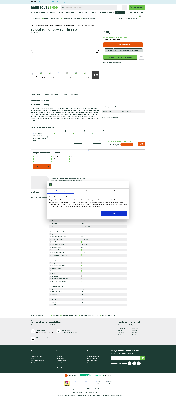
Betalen (33, 358)
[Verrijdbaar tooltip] (50, 263)
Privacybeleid (92, 389)
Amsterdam (121, 328)
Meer (110, 12)
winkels (37, 18)
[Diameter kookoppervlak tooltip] (50, 252)
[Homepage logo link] (44, 7)
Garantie (33, 363)
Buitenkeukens (60, 363)
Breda (120, 330)
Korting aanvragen (122, 45)
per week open (51, 18)
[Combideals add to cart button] (141, 144)
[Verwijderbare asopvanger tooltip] (50, 255)
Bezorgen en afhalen (37, 356)
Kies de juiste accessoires (112, 62)
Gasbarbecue (89, 12)
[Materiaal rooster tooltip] (50, 247)
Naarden (134, 332)
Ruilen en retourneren (37, 360)
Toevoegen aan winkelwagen (121, 57)
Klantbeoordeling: (89, 18)
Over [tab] (115, 191)
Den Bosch (121, 332)
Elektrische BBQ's (61, 360)
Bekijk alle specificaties (109, 117)
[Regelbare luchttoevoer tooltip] (50, 281)
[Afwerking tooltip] (50, 294)
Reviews (64, 95)
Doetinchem (121, 335)
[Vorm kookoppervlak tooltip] (50, 245)
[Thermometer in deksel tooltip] (50, 266)
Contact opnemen (36, 354)
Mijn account (138, 12)
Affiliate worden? (92, 358)
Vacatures (90, 363)
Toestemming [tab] (60, 191)
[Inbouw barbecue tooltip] (50, 250)
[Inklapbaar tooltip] (50, 276)
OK (114, 213)
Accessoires (101, 12)
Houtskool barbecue (73, 12)
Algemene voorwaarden (79, 389)
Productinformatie (37, 95)
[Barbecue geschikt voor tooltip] (50, 237)
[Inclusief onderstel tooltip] (50, 268)
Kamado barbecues (56, 12)
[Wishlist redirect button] (124, 7)
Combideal (49, 95)
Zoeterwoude (136, 337)
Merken (43, 12)
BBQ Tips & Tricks (92, 360)
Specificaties (73, 95)
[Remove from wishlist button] (141, 57)
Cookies (100, 389)
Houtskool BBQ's (60, 354)
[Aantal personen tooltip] (50, 239)
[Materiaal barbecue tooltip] (50, 292)
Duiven (120, 337)
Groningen (135, 330)
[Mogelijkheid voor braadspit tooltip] (50, 279)
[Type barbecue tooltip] (50, 234)
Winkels (121, 18)
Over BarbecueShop (93, 356)
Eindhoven (135, 328)
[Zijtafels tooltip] (50, 273)
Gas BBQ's (59, 356)
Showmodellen (60, 365)
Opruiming (59, 367)
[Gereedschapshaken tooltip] (50, 271)
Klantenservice (132, 18)
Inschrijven (142, 358)
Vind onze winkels (41, 167)
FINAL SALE (120, 12)
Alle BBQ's (34, 12)
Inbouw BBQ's (60, 358)
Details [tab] (88, 191)
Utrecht (134, 335)
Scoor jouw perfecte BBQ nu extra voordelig (52, 2)
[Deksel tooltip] (50, 242)
